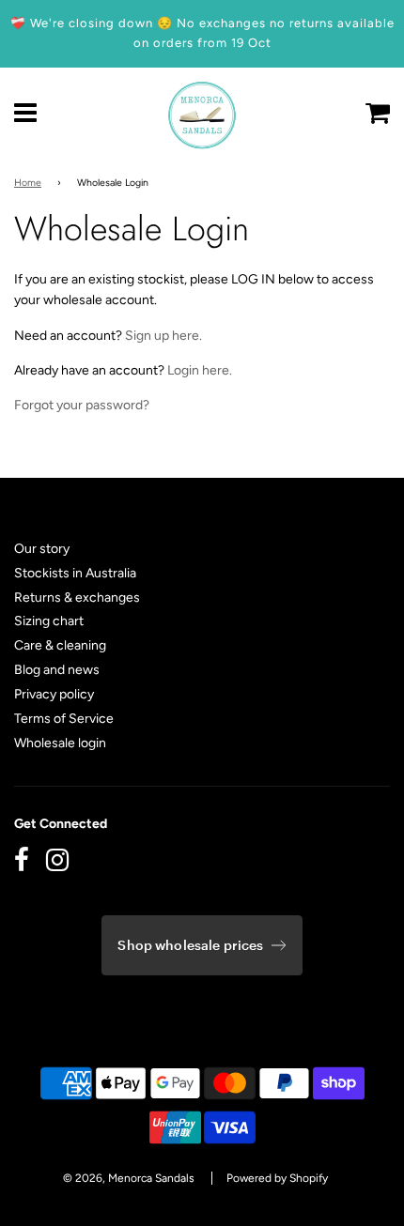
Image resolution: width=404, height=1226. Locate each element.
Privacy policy (54, 694)
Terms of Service (64, 719)
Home (27, 182)
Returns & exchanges (77, 597)
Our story (42, 549)
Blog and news (57, 670)
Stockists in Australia (75, 573)
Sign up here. (163, 336)
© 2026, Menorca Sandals (128, 1178)
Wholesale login (60, 743)
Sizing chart (49, 621)
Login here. (199, 370)
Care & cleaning (60, 645)
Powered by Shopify (277, 1178)
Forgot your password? (81, 405)
